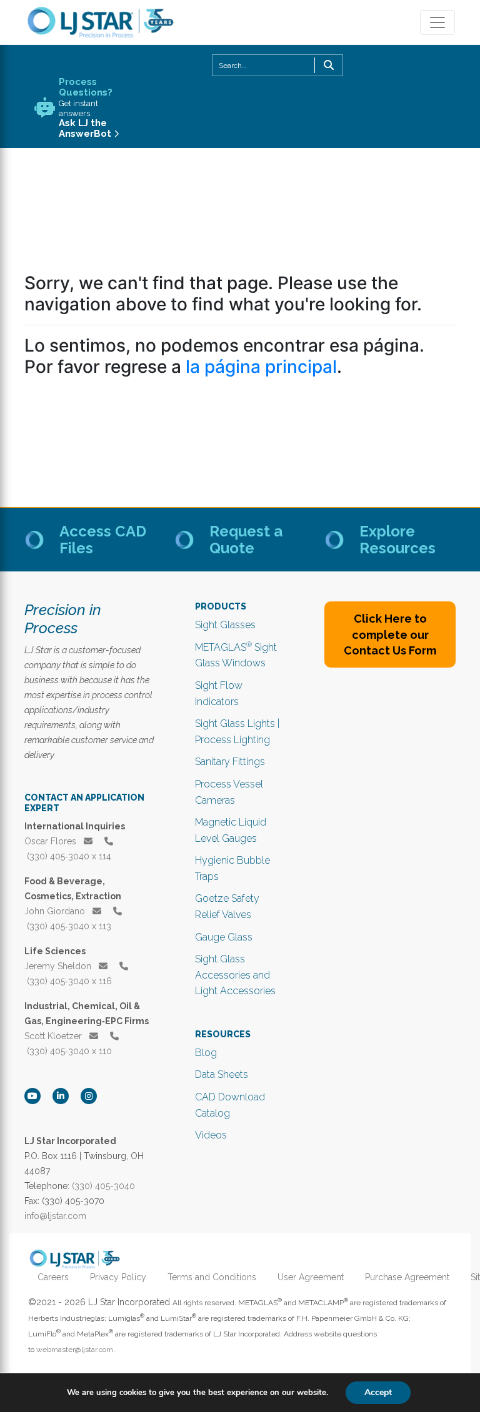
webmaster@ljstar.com (74, 1349)
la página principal (261, 366)
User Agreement (311, 1277)
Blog (206, 1053)
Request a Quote (245, 539)
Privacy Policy (118, 1277)
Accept (378, 1392)
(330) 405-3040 (103, 1186)
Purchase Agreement (407, 1277)
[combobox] (277, 65)
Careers (53, 1277)
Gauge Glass (223, 937)
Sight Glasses (225, 625)
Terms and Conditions (212, 1277)
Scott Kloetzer (54, 1036)
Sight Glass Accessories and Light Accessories (235, 975)
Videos (211, 1135)
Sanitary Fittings (230, 762)
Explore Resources (397, 539)
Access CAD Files (102, 539)
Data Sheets (221, 1074)
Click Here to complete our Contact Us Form (390, 634)
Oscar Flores (51, 841)
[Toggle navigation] (437, 22)
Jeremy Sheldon (59, 966)
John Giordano (56, 911)
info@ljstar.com (55, 1216)
